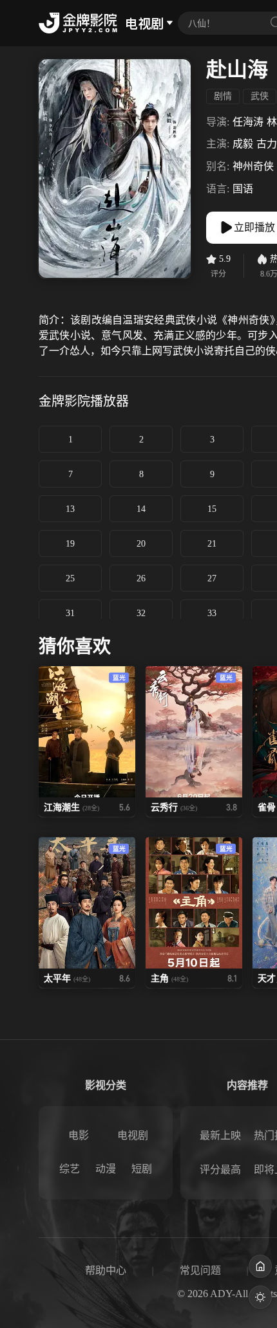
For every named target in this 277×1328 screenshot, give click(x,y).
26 (141, 578)
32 (141, 613)
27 (211, 578)
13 (70, 509)
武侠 (260, 96)
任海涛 (248, 121)
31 (70, 613)
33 (211, 613)
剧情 (223, 96)
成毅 (243, 143)
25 (70, 578)
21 (211, 544)
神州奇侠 (253, 166)
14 (141, 509)
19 (70, 544)
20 (141, 544)
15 (211, 509)
